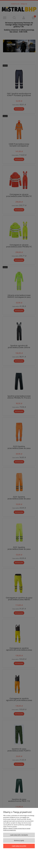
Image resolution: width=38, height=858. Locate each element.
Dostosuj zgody (19, 840)
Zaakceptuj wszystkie (19, 846)
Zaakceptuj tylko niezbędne (19, 835)
